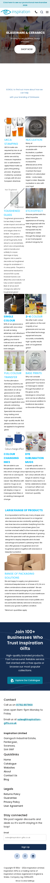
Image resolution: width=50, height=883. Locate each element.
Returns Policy (12, 794)
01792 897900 (24, 704)
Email (6, 832)
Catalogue (10, 763)
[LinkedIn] (33, 856)
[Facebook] (17, 856)
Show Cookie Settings (25, 881)
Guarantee (10, 798)
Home (7, 759)
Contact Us (10, 775)
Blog (6, 779)
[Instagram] (25, 856)
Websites (9, 767)
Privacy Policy (12, 802)
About (7, 771)
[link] (16, 12)
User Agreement (13, 806)
